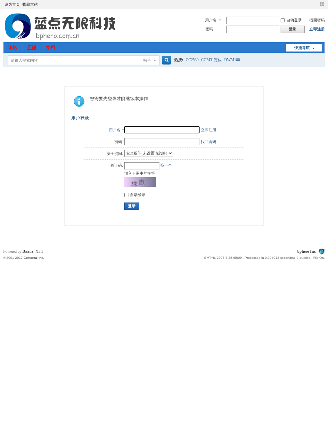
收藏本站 (30, 4)
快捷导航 (302, 47)
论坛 (12, 47)
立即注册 (317, 29)
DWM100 (232, 60)
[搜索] (166, 60)
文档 (50, 47)
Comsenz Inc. (34, 257)
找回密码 (317, 20)
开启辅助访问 (315, 4)
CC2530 (192, 60)
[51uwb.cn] (61, 38)
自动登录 (294, 20)
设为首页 (12, 4)
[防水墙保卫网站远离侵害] (321, 251)
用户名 (211, 20)
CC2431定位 (211, 60)
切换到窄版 (321, 4)
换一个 (166, 165)
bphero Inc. (306, 251)
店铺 (31, 47)
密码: (118, 141)
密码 (209, 29)
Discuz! (28, 251)
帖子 (147, 60)
